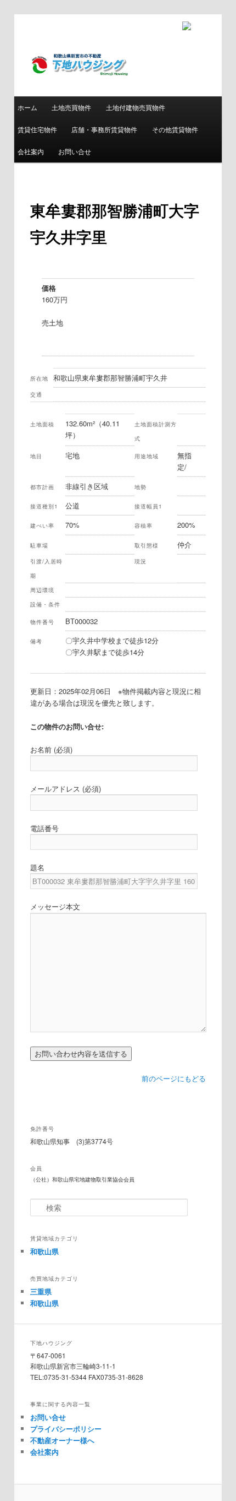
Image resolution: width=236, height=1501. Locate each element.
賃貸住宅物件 (37, 129)
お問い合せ (74, 151)
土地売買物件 (71, 107)
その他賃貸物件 (175, 129)
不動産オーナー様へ (62, 1440)
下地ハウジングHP (80, 74)
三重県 (41, 1291)
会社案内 (31, 151)
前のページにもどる (174, 1078)
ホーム (27, 107)
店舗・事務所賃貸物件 (104, 129)
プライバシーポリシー (66, 1428)
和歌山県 (44, 1251)
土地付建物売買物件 (135, 107)
